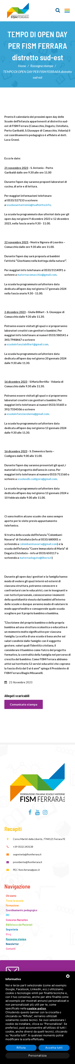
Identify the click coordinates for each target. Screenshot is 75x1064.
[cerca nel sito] (57, 10)
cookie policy (36, 1008)
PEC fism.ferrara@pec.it (26, 869)
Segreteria (12, 929)
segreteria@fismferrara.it (27, 854)
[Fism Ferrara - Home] (37, 781)
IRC (7, 915)
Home (22, 66)
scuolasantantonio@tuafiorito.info (28, 204)
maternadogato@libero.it (35, 557)
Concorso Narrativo (17, 919)
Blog (8, 934)
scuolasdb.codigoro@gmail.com (37, 479)
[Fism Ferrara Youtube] (37, 813)
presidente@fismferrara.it (27, 862)
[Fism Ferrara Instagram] (45, 813)
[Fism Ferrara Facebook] (29, 813)
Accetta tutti (53, 1047)
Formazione (12, 905)
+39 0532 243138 (23, 846)
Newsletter (12, 943)
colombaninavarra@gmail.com (38, 544)
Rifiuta (21, 1047)
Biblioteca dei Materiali (19, 924)
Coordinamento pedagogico (21, 910)
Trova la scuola (14, 900)
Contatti (10, 948)
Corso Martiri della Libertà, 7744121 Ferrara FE (39, 839)
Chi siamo (11, 895)
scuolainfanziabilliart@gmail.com (27, 344)
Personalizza (37, 1055)
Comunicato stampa (23, 704)
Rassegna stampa (41, 66)
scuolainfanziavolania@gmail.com (27, 413)
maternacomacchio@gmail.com (37, 274)
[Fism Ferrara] (18, 10)
